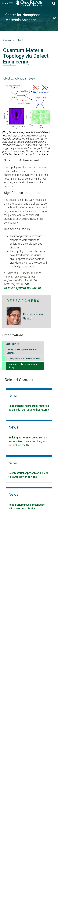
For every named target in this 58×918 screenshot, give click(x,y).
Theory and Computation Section (24, 358)
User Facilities (12, 344)
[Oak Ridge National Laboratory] (29, 3)
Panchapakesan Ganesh (33, 316)
